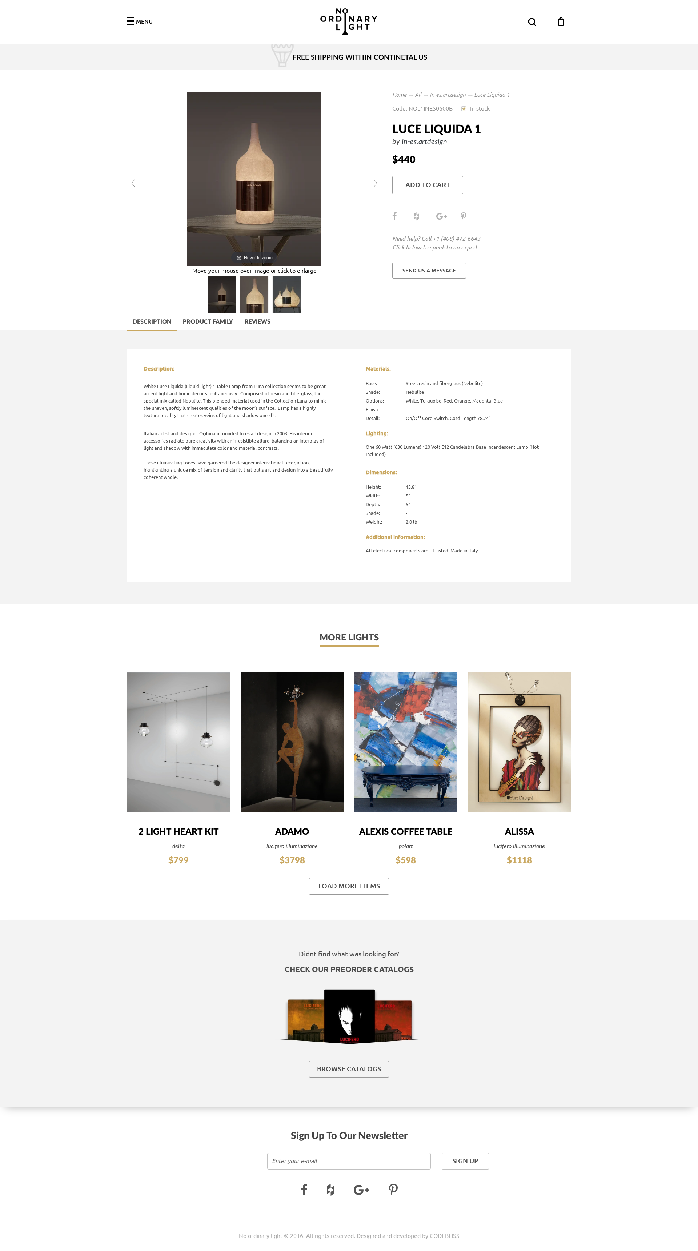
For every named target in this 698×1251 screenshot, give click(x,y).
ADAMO (292, 832)
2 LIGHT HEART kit (179, 832)
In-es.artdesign (448, 94)
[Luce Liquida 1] (222, 294)
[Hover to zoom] (254, 178)
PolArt (406, 846)
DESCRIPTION (152, 322)
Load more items (349, 886)
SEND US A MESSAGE (429, 270)
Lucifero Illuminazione (292, 846)
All (418, 94)
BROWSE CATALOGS (349, 1069)
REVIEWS (257, 322)
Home (399, 94)
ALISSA (519, 832)
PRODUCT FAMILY (208, 322)
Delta (178, 846)
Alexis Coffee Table (406, 832)
